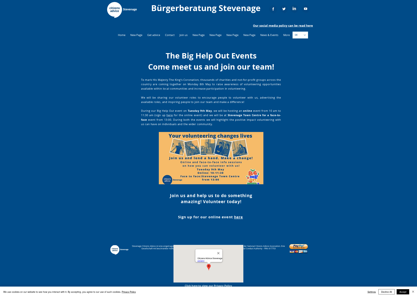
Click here (191, 286)
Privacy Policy (129, 291)
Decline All (386, 291)
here (169, 115)
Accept (402, 291)
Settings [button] (371, 291)
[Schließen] (413, 291)
